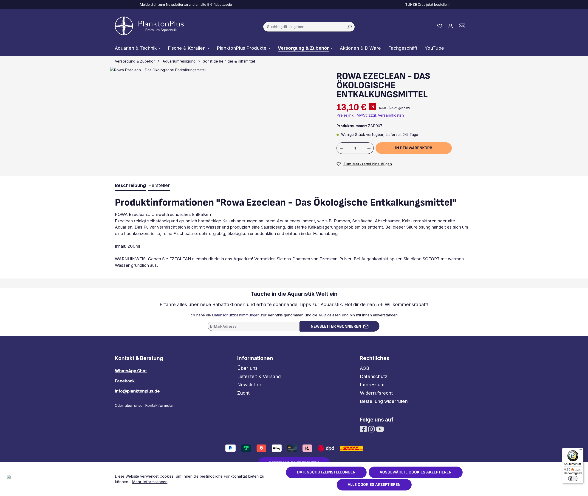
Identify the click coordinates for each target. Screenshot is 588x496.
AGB (322, 315)
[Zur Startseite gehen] (149, 26)
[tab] (130, 186)
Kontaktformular (159, 405)
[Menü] (580, 450)
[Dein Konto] (450, 25)
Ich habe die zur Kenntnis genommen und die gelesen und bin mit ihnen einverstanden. (294, 315)
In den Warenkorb (413, 148)
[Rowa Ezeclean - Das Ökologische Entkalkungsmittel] (158, 70)
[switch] (572, 478)
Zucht (243, 393)
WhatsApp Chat (131, 370)
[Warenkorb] (464, 26)
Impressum (372, 384)
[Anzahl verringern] (341, 148)
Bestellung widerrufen (384, 401)
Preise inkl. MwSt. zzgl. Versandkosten (370, 115)
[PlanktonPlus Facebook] (364, 428)
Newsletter (249, 384)
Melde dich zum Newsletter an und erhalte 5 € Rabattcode (185, 4)
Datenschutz (373, 376)
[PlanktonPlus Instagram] (372, 428)
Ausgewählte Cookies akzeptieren (416, 472)
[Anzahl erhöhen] (369, 148)
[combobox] (303, 27)
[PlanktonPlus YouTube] (380, 428)
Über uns (247, 368)
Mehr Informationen (149, 481)
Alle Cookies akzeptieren (374, 484)
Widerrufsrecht (376, 393)
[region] (217, 121)
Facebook (125, 380)
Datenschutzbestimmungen (236, 315)
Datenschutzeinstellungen (326, 472)
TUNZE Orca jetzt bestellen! (426, 4)
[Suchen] (349, 27)
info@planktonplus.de (137, 391)
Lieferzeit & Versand (259, 376)
